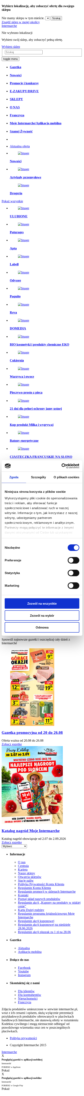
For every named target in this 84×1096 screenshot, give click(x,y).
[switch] (73, 560)
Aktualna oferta (20, 146)
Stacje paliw (26, 880)
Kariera (23, 869)
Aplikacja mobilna (30, 952)
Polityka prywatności (23, 1038)
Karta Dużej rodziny (31, 910)
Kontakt (23, 895)
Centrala (23, 866)
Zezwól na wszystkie (42, 603)
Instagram (24, 975)
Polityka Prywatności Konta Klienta (41, 884)
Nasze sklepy (26, 873)
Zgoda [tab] (14, 477)
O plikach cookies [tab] (66, 477)
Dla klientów (26, 991)
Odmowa (42, 627)
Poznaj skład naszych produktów (39, 899)
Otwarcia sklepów (29, 877)
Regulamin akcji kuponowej (36, 921)
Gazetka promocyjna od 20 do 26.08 (32, 732)
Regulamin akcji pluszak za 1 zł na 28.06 (44, 932)
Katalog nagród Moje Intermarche (31, 831)
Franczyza (24, 1002)
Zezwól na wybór (42, 615)
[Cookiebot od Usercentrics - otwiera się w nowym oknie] (61, 465)
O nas (21, 862)
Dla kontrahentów (29, 995)
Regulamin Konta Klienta (34, 888)
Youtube (23, 971)
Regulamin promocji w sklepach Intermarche (47, 891)
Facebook (24, 967)
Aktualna (24, 948)
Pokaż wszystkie (12, 201)
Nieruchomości (28, 998)
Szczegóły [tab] (38, 477)
